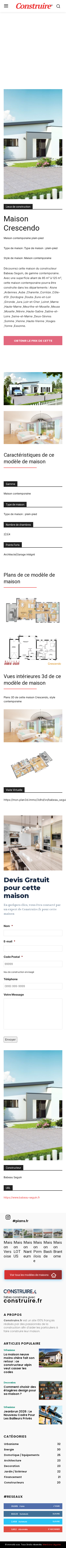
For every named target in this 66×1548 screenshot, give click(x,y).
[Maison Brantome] (57, 1233)
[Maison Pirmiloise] (37, 1233)
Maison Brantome (57, 1249)
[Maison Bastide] (47, 1233)
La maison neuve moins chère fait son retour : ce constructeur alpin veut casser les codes (19, 1363)
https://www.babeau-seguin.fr (22, 1197)
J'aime (56, 1506)
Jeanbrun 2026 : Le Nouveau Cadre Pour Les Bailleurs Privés (19, 1415)
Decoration (10, 1382)
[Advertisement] (33, 47)
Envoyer (10, 1039)
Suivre (56, 1513)
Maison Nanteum (27, 1249)
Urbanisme (9, 1350)
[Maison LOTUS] (18, 1233)
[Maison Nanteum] (27, 1233)
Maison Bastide (47, 1249)
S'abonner (54, 1529)
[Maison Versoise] (8, 1233)
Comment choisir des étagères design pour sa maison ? (20, 1390)
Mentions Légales (52, 1544)
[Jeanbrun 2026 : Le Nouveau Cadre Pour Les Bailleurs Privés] (50, 1415)
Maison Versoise (8, 1249)
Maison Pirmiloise (37, 1251)
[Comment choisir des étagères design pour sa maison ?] (50, 1390)
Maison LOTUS (18, 1249)
